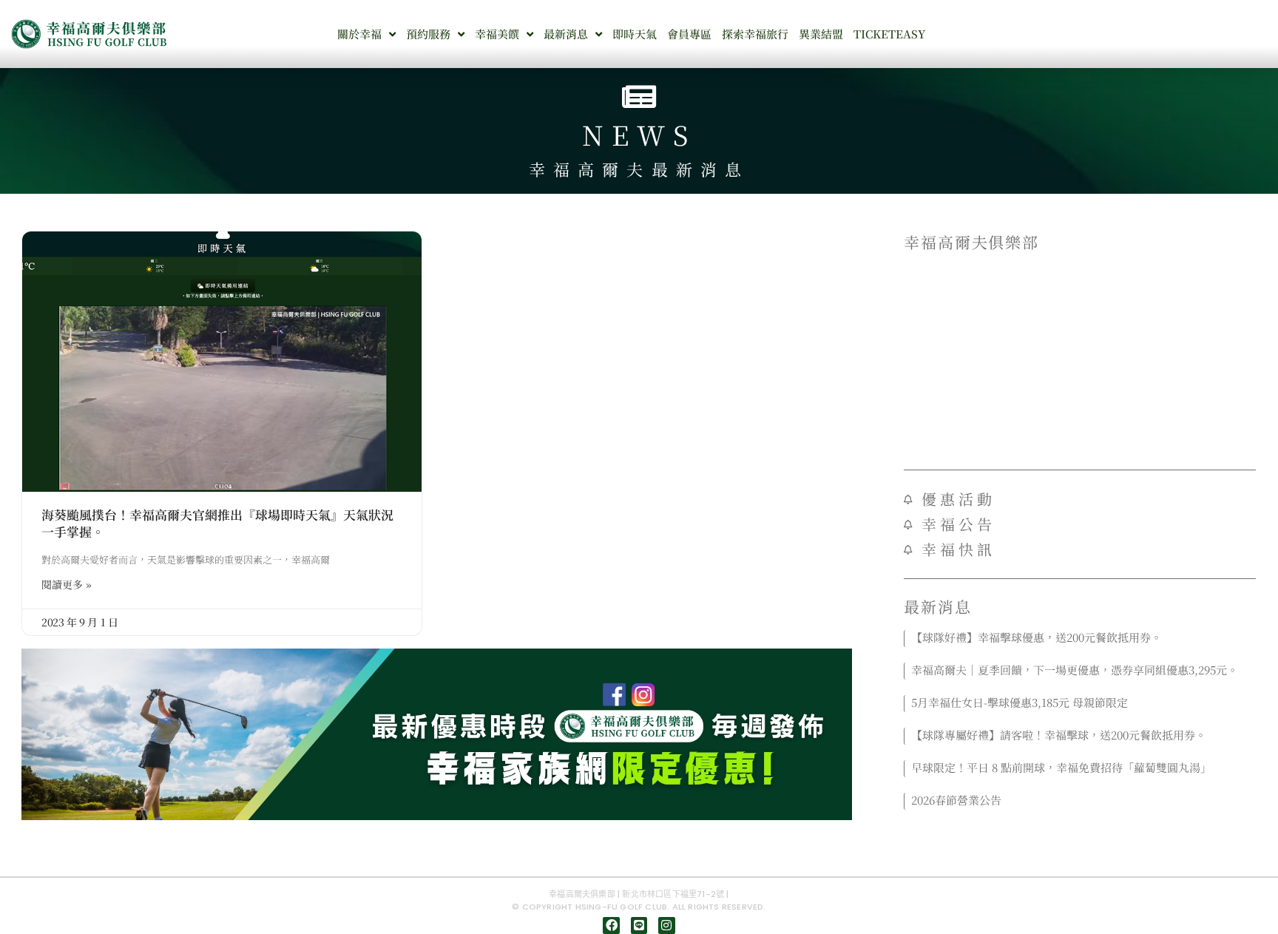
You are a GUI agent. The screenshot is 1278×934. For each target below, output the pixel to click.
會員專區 (689, 33)
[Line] (639, 925)
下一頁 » (1103, 819)
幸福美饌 (497, 33)
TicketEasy (889, 33)
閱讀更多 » (66, 584)
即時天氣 (634, 33)
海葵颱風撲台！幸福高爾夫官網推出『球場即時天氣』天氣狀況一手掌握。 (217, 523)
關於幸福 (359, 33)
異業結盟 (821, 33)
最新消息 (566, 33)
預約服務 (428, 33)
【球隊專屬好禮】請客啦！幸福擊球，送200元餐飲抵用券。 (1058, 734)
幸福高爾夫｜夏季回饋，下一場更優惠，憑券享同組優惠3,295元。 (1074, 669)
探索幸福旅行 (755, 33)
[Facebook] (611, 925)
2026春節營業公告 (956, 800)
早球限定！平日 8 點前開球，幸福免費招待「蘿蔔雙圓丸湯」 (1061, 767)
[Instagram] (666, 925)
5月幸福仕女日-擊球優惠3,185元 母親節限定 (1019, 702)
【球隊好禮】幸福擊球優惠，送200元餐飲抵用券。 (1036, 637)
